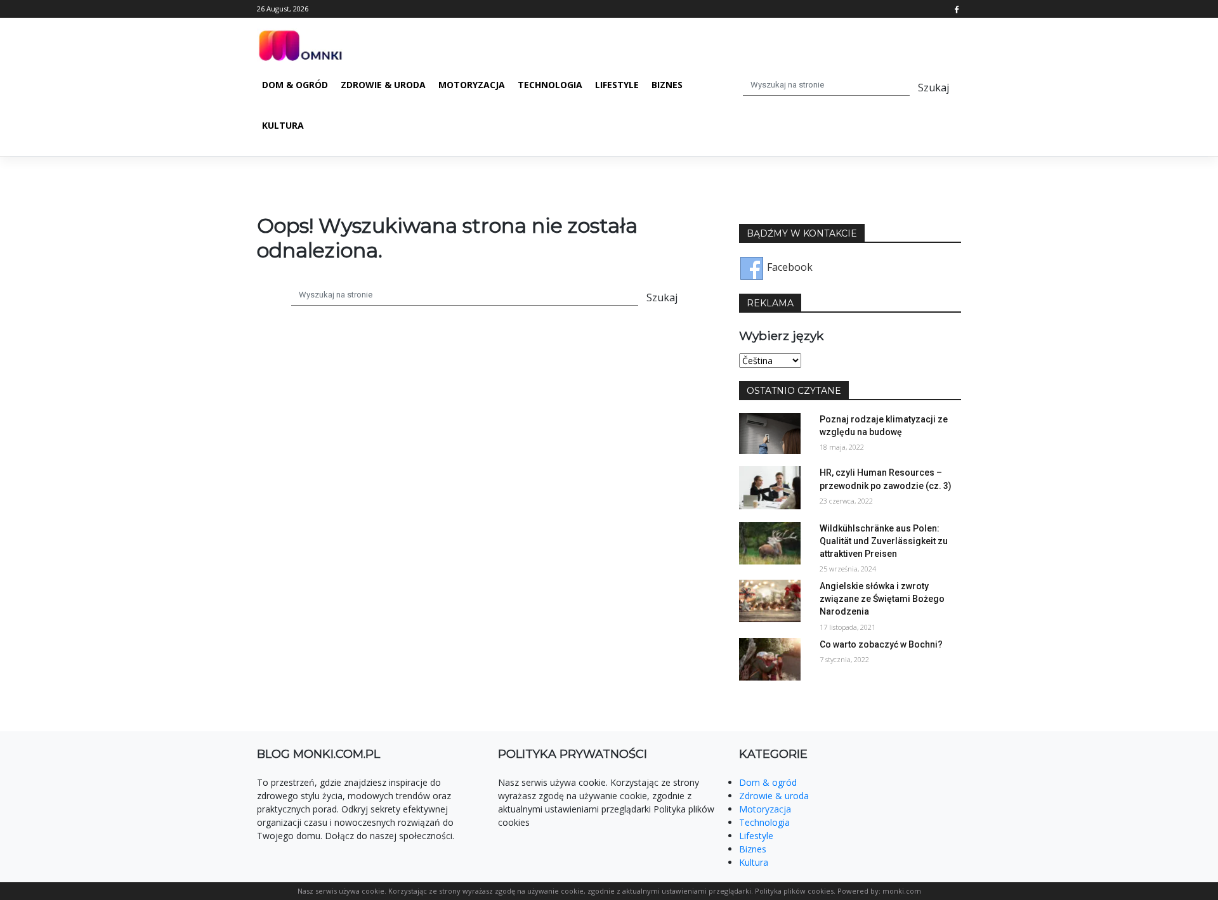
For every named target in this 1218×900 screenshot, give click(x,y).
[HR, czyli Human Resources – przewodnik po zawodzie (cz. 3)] (770, 487)
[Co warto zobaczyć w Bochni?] (770, 658)
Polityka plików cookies (794, 891)
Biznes (667, 85)
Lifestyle (617, 85)
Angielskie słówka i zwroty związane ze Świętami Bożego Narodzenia (882, 598)
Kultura (283, 125)
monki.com (901, 891)
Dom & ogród (295, 85)
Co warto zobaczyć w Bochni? (881, 644)
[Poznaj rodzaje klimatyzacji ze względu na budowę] (770, 433)
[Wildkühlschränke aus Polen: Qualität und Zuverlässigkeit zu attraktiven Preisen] (770, 542)
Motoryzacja (471, 85)
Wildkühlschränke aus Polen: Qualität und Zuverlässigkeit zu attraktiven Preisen (884, 541)
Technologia (550, 85)
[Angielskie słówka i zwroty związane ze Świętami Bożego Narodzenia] (770, 600)
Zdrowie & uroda (383, 85)
